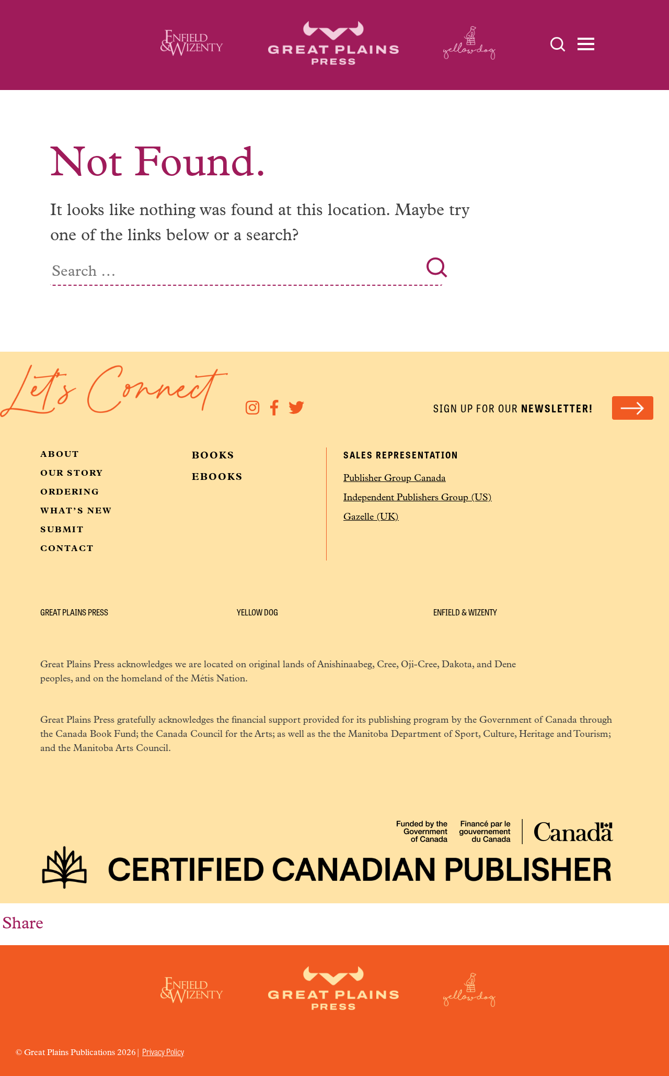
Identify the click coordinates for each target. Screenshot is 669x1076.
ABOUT (59, 455)
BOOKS (213, 456)
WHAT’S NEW (76, 511)
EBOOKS (217, 478)
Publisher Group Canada (394, 479)
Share (22, 924)
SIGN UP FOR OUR (513, 408)
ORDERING (70, 492)
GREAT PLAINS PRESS (74, 612)
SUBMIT (62, 530)
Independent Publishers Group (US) (417, 498)
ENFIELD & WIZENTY (465, 612)
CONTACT (67, 549)
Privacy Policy (163, 1052)
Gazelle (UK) (371, 517)
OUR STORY (71, 473)
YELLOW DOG (257, 612)
